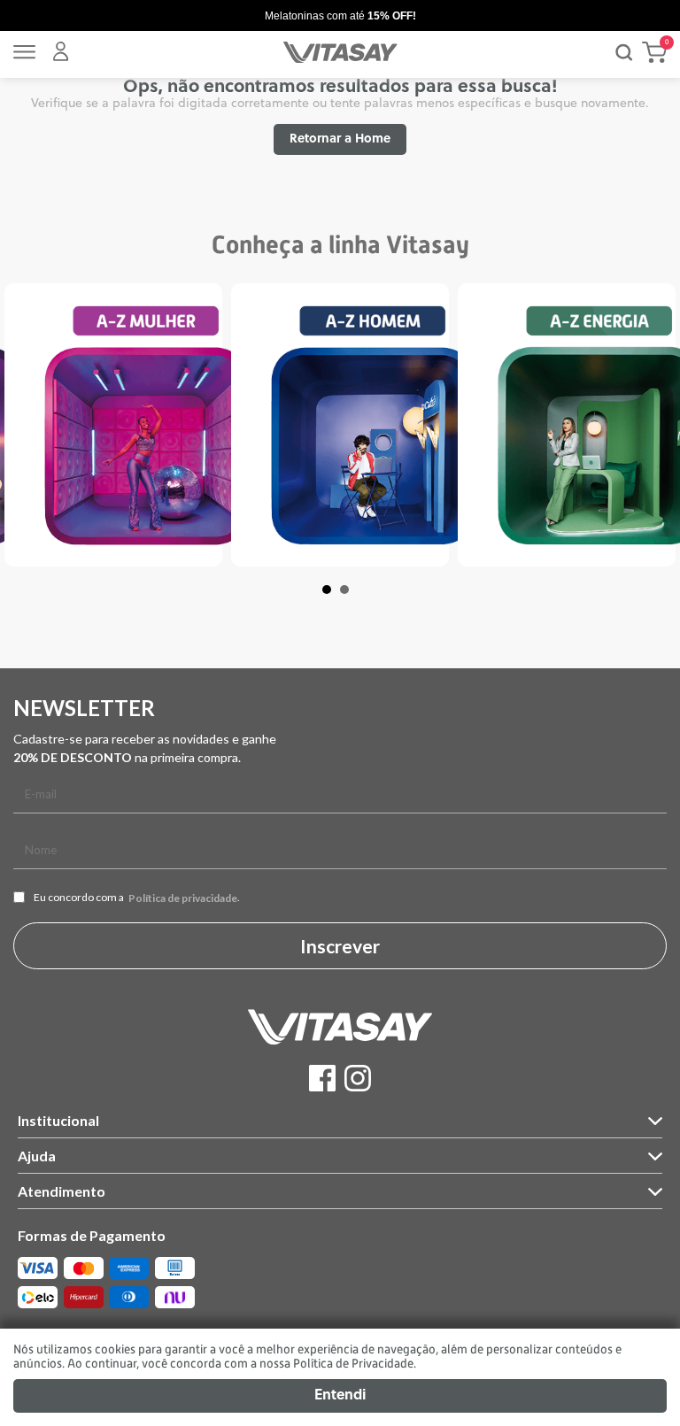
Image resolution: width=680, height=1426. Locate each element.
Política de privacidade (182, 898)
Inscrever (340, 946)
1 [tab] (335, 598)
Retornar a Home (340, 139)
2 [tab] (353, 598)
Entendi (340, 1396)
